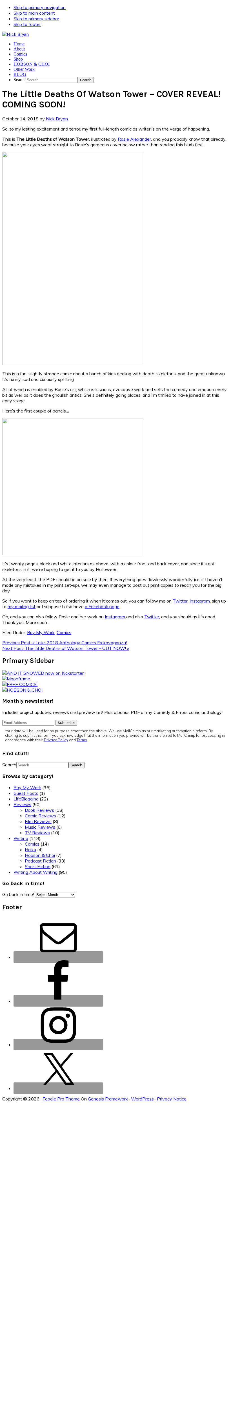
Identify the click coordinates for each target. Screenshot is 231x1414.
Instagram (200, 601)
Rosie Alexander (134, 139)
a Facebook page (102, 606)
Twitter (180, 601)
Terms (82, 740)
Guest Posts (26, 793)
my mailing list (21, 606)
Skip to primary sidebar (36, 18)
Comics (64, 632)
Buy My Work (41, 632)
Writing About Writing (35, 872)
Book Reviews (39, 810)
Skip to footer (27, 24)
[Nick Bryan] (15, 34)
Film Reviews (38, 821)
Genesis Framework (108, 1099)
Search (20, 79)
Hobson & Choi (40, 855)
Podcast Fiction (40, 861)
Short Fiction (37, 866)
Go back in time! (18, 894)
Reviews (22, 804)
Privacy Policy (56, 740)
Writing (21, 838)
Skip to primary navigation (40, 7)
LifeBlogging (26, 799)
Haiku (30, 849)
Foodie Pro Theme (61, 1099)
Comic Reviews (40, 816)
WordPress (142, 1099)
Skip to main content (34, 13)
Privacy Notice (171, 1099)
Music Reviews (40, 827)
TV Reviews (37, 832)
